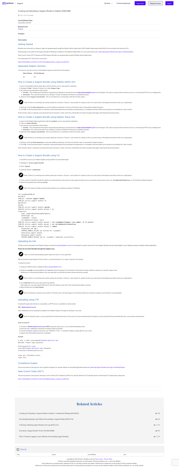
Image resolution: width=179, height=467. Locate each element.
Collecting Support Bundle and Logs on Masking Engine (115, 52)
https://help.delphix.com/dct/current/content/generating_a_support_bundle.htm (43, 62)
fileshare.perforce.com (35, 326)
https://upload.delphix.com (86, 92)
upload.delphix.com (63, 245)
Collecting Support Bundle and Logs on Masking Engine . (107, 367)
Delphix (20, 29)
